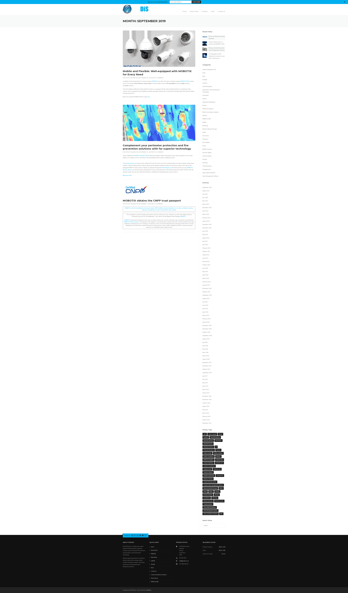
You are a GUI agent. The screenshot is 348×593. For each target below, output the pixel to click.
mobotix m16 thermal (209, 466)
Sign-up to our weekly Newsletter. (158, 2)
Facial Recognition (207, 86)
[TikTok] (132, 535)
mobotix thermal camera (210, 482)
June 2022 (205, 244)
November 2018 (207, 329)
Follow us (127, 535)
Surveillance (207, 498)
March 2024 (205, 214)
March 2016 (205, 413)
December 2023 (206, 224)
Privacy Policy (154, 578)
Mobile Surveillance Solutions (210, 112)
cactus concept (212, 434)
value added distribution (210, 507)
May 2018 (205, 349)
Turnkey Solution (208, 504)
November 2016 (207, 399)
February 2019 (206, 319)
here (148, 97)
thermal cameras (129, 163)
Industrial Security (208, 443)
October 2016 (206, 403)
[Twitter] (135, 535)
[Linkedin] (140, 535)
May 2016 (205, 409)
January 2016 (206, 420)
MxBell (204, 122)
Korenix (204, 105)
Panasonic (205, 139)
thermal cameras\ (208, 501)
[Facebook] (137, 535)
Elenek (220, 434)
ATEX (203, 73)
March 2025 (205, 204)
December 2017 (206, 362)
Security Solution (207, 156)
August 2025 (205, 191)
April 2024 (205, 211)
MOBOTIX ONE (206, 119)
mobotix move (207, 469)
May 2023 (205, 234)
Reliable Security (207, 149)
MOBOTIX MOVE (185, 81)
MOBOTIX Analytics (208, 459)
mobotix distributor (208, 463)
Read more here (127, 175)
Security (217, 491)
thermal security (219, 501)
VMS (221, 513)
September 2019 (207, 295)
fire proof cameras (208, 440)
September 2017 (207, 372)
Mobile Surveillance (207, 109)
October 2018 (206, 332)
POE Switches (206, 142)
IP (216, 447)
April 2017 (205, 386)
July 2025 (205, 194)
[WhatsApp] (145, 535)
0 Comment (160, 78)
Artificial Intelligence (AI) (209, 69)
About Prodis (194, 11)
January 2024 (206, 221)
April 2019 (205, 312)
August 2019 (205, 298)
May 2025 (205, 201)
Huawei (204, 98)
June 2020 (205, 268)
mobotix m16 (219, 463)
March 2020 (205, 278)
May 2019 (205, 308)
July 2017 (205, 376)
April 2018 (205, 352)
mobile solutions (218, 453)
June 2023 (205, 231)
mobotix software (208, 472)
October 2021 (206, 251)
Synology (205, 162)
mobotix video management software (213, 485)
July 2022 (205, 241)
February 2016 (206, 416)
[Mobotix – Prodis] (135, 9)
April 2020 (205, 275)
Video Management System (210, 510)
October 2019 (206, 292)
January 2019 (206, 322)
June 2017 (205, 379)
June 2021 (205, 258)
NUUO (204, 132)
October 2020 (206, 265)
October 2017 (206, 369)
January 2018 (206, 359)
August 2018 (205, 339)
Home (185, 11)
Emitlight (204, 79)
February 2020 (206, 282)
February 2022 (206, 248)
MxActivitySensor (166, 167)
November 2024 (207, 207)
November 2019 (207, 288)
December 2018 (206, 325)
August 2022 (205, 238)
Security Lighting (206, 152)
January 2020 (206, 285)
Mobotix (204, 115)
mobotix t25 (220, 475)
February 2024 (206, 218)
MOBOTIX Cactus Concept (131, 222)
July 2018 (205, 342)
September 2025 (207, 187)
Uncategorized (206, 169)
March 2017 (205, 389)
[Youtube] (143, 535)
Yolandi (133, 78)
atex (205, 434)
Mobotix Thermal (208, 478)
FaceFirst (204, 83)
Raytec (211, 491)
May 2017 (205, 383)
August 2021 (205, 255)
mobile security (207, 453)
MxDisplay (205, 125)
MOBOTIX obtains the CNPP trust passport (152, 200)
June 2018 (205, 346)
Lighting (153, 561)
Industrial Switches (208, 447)
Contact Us (221, 11)
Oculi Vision (205, 135)
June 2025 (205, 197)
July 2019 (205, 302)
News (213, 11)
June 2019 (205, 305)
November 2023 (207, 228)
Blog (203, 76)
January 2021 (206, 261)
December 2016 (206, 396)
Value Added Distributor (208, 173)
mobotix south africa (209, 475)
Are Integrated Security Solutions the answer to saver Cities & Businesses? (217, 56)
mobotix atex (219, 459)
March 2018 (205, 356)
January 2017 (206, 393)
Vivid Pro (149, 590)
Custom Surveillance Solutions (159, 574)
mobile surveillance (209, 456)
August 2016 (205, 406)
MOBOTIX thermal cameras (141, 155)
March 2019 (205, 315)
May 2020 (205, 271)
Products (205, 11)
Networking (154, 557)
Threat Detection (207, 166)
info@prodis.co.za (184, 561)
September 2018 (207, 335)
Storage (204, 159)
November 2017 (207, 366)
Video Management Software (210, 176)
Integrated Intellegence (208, 102)
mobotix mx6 (217, 469)
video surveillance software (211, 513)
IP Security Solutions (209, 450)
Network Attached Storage (209, 129)
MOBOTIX (155, 81)
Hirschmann (205, 95)
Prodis (204, 146)
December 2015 (206, 423)
